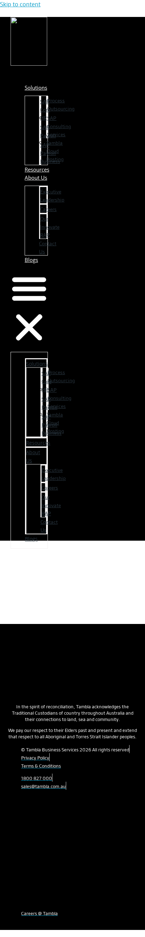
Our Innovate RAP (49, 227)
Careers (48, 209)
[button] (29, 309)
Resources (38, 442)
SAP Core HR (45, 109)
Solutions (36, 87)
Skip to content (20, 4)
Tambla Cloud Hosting (55, 151)
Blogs (31, 259)
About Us (36, 177)
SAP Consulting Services (59, 126)
